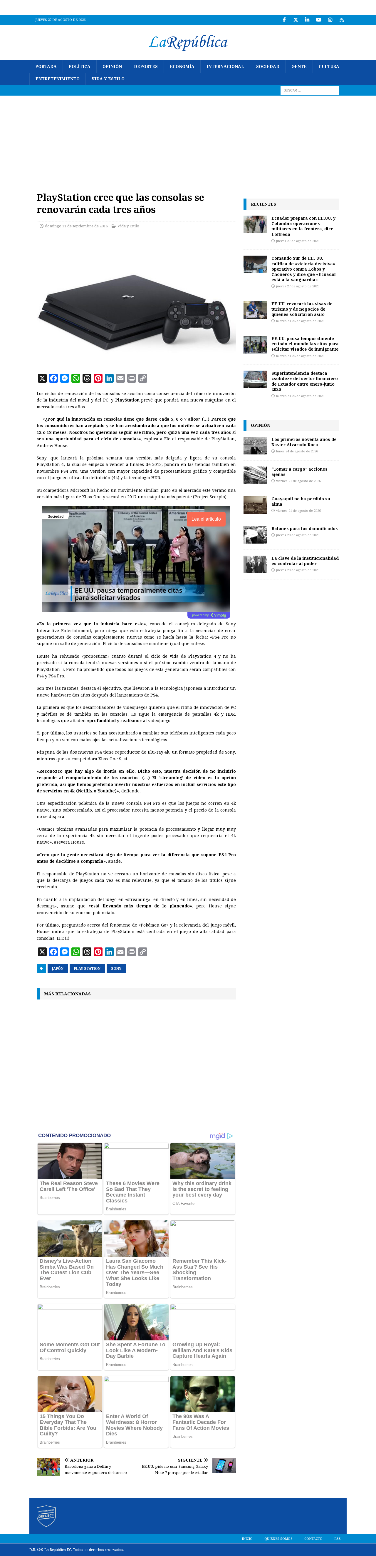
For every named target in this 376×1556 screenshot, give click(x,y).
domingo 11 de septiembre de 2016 (76, 226)
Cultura (329, 66)
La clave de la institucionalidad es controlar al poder (305, 560)
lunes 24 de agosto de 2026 (297, 451)
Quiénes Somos (278, 1539)
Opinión (112, 66)
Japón (57, 969)
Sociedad (267, 66)
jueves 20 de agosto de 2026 (297, 535)
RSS (337, 1539)
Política (79, 66)
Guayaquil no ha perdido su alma (300, 501)
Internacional (225, 66)
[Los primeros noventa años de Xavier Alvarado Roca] (255, 445)
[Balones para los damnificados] (255, 535)
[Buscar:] (310, 90)
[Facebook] (284, 20)
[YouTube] (318, 20)
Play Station (87, 969)
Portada (46, 66)
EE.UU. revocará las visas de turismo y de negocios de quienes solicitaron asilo (302, 309)
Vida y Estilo (108, 78)
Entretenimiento (58, 78)
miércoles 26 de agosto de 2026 (300, 321)
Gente (299, 66)
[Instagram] (330, 20)
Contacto (313, 1539)
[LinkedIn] (307, 20)
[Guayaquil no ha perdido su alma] (255, 505)
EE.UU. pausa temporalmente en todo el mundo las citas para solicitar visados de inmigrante (305, 344)
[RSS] (341, 20)
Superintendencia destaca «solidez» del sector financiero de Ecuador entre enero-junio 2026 (304, 381)
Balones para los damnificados (304, 528)
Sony (116, 969)
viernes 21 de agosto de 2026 (298, 481)
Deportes (146, 66)
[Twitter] (296, 20)
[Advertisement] (188, 140)
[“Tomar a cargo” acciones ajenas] (255, 475)
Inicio (247, 1539)
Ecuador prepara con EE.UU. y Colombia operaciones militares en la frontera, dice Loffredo (303, 226)
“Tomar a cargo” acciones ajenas (299, 471)
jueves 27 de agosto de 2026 (297, 241)
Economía (182, 66)
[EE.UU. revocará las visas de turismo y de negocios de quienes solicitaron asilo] (255, 310)
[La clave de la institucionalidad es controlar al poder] (255, 564)
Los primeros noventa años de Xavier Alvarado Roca (304, 442)
